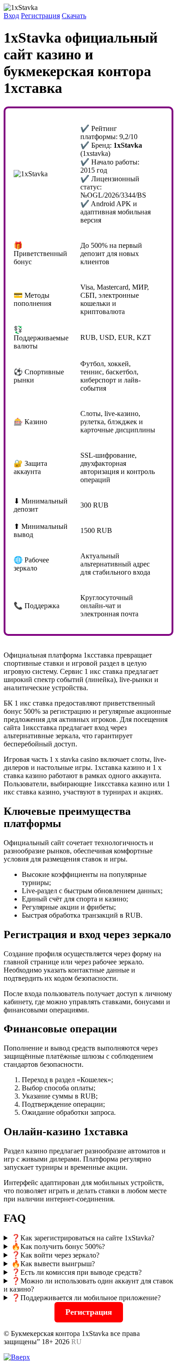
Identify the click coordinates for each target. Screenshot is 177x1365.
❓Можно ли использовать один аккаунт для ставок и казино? (88, 1285)
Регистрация (40, 15)
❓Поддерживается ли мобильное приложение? (86, 1298)
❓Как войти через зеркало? (55, 1255)
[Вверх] (17, 1357)
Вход (11, 15)
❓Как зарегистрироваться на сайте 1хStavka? (82, 1238)
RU (76, 1342)
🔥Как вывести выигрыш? (53, 1264)
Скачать (74, 15)
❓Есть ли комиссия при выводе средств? (76, 1272)
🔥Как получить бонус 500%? (58, 1246)
